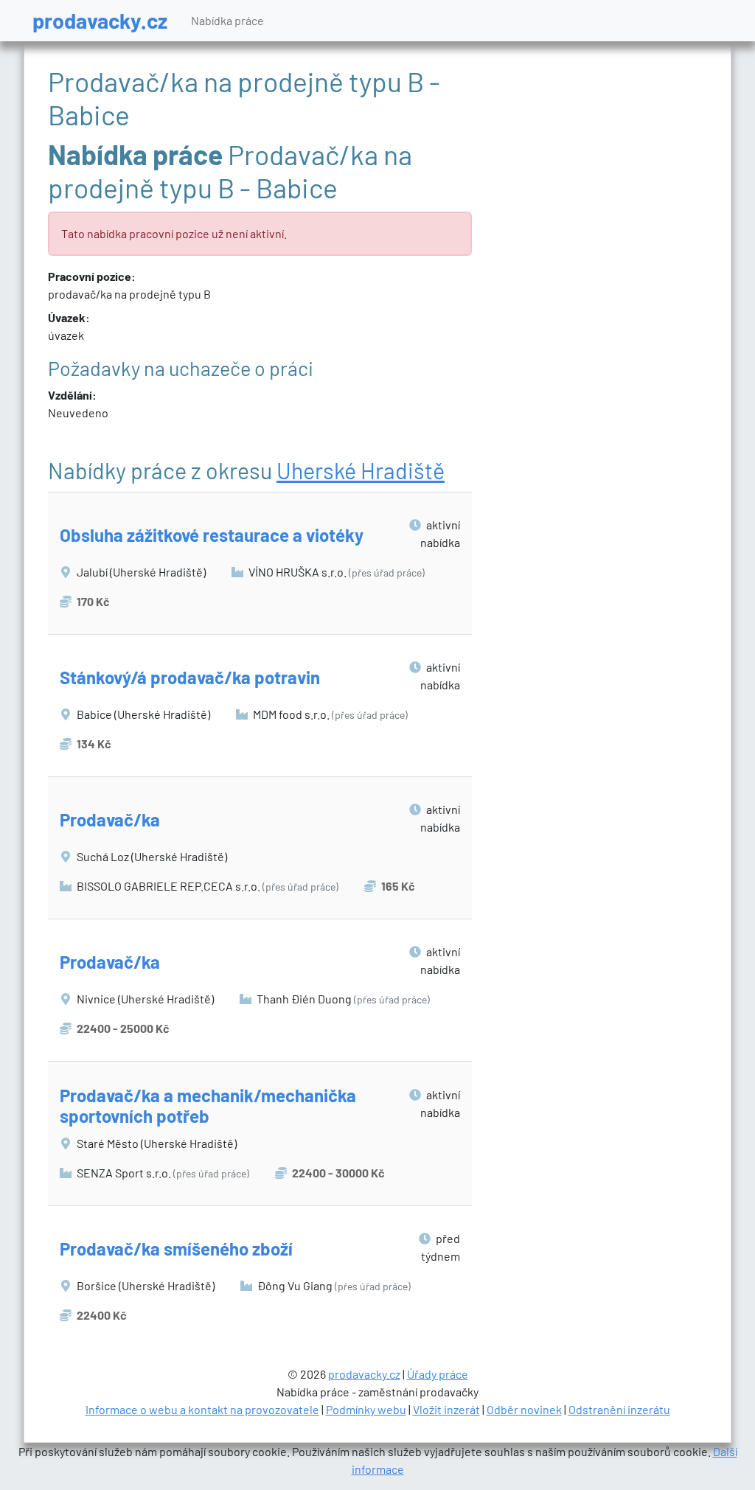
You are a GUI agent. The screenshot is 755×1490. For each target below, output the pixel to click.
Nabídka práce (227, 20)
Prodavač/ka (110, 819)
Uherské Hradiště (360, 470)
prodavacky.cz (99, 20)
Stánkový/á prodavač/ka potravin (190, 677)
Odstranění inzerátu (619, 1409)
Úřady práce (437, 1374)
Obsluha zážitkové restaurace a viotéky (211, 535)
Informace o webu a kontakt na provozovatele (202, 1409)
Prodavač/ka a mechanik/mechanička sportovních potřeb (208, 1106)
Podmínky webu (366, 1409)
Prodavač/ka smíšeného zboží (176, 1248)
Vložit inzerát (446, 1409)
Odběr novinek (524, 1409)
